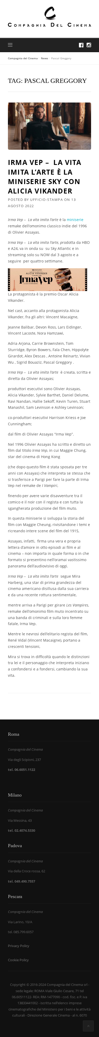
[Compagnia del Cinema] (49, 16)
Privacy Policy (18, 945)
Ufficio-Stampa (46, 199)
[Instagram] (89, 45)
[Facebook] (81, 45)
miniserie (75, 219)
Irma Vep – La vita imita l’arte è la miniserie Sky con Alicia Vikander (44, 177)
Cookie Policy (18, 960)
